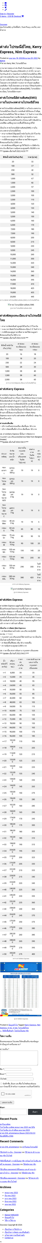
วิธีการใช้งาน (10, 1220)
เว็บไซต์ (3, 1079)
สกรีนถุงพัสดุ (5, 1124)
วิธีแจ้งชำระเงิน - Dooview (10, 1152)
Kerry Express (30, 1025)
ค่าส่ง (10, 1028)
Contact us (9, 1238)
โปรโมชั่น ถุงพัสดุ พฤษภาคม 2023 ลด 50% (17, 1127)
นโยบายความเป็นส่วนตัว (15, 1235)
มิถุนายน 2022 (10, 1201)
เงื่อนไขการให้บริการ (13, 1229)
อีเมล (2, 1074)
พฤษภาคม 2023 (11, 1193)
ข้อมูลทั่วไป (13, 1025)
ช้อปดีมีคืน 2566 (6, 1136)
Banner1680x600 (12, 1215)
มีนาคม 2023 (10, 1195)
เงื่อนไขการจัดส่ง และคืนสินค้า (17, 1232)
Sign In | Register (7, 14)
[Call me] (6, 10)
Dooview (3, 24)
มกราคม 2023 (10, 1198)
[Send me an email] (6, 3)
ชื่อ (2, 1069)
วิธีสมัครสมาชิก (29, 1164)
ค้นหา (2, 1107)
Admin (2, 61)
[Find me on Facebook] (6, 5)
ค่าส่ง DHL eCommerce (9, 1147)
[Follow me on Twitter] (6, 7)
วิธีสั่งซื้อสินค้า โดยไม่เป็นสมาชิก (14, 1031)
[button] (21, 37)
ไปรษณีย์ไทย (23, 1028)
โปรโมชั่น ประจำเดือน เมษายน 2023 (15, 1130)
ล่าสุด (15, 1028)
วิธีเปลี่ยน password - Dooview (12, 1178)
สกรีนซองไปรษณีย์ (30, 1147)
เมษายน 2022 (10, 1204)
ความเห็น (4, 1049)
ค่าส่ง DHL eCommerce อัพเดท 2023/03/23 (17, 1133)
